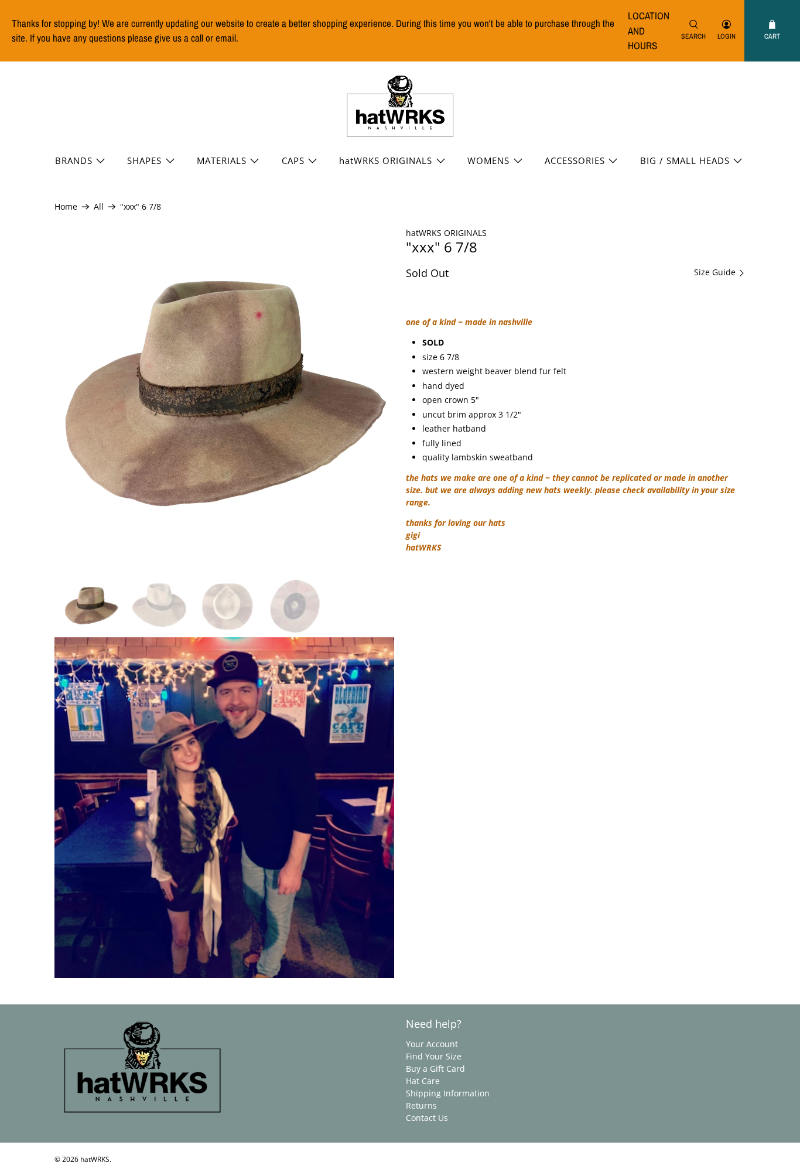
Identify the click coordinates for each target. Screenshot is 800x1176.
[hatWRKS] (400, 106)
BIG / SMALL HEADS (685, 160)
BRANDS (74, 160)
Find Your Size (433, 1056)
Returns (421, 1105)
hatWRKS (95, 1159)
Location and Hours (648, 30)
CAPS (293, 160)
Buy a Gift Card (435, 1068)
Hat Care (423, 1080)
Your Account (432, 1043)
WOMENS (488, 160)
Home (65, 207)
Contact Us (427, 1117)
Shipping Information (448, 1093)
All (99, 207)
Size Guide (716, 272)
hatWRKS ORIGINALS (385, 160)
